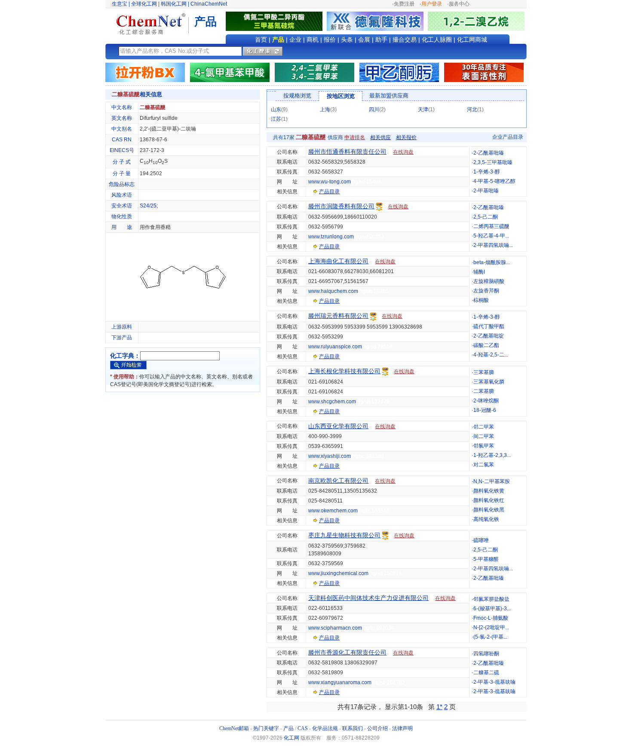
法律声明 (402, 728)
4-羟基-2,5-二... (490, 355)
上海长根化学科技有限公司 (344, 371)
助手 (381, 39)
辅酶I (479, 272)
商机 (313, 39)
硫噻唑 (481, 540)
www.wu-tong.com (329, 182)
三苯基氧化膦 (488, 382)
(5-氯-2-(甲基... (490, 637)
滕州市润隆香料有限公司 (341, 206)
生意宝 (119, 4)
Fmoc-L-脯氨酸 (490, 618)
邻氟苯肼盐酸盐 (491, 599)
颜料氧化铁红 (488, 500)
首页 (261, 39)
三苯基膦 (483, 372)
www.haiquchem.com (333, 291)
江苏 (276, 119)
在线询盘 (403, 152)
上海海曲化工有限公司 (338, 261)
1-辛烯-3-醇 (486, 172)
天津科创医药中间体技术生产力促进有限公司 (368, 597)
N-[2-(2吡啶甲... (491, 627)
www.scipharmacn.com (335, 628)
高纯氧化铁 (486, 519)
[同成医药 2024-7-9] (314, 72)
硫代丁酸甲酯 (488, 326)
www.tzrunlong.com (331, 237)
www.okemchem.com (333, 511)
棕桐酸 (481, 300)
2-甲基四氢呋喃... (493, 245)
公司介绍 (377, 728)
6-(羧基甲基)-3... (492, 609)
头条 (347, 39)
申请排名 (354, 137)
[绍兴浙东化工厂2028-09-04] (145, 72)
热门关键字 (266, 728)
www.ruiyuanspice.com (335, 347)
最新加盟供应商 (388, 95)
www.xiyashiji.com (329, 456)
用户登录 (431, 4)
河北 (472, 110)
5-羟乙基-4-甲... (491, 236)
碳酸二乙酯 (486, 345)
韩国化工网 (174, 4)
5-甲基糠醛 (486, 559)
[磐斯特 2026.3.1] (230, 72)
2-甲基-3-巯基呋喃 (494, 682)
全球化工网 (144, 4)
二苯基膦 (483, 391)
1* (439, 706)
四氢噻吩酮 (486, 654)
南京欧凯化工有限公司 (338, 480)
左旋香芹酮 (486, 291)
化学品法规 (325, 728)
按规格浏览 (297, 95)
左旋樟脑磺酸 (488, 281)
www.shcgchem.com (332, 402)
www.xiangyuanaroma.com (339, 682)
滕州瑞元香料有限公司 (338, 315)
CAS (303, 728)
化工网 (291, 738)
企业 (295, 39)
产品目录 (329, 192)
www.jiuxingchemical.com (338, 573)
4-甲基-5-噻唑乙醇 (494, 181)
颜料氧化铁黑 (488, 510)
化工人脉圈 (437, 39)
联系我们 (352, 728)
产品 (278, 39)
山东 (276, 110)
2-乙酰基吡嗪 (488, 153)
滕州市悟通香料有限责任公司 (347, 151)
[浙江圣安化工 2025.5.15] (399, 72)
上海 (325, 110)
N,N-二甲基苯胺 (491, 481)
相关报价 (406, 137)
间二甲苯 (483, 436)
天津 (423, 110)
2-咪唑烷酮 (486, 401)
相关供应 (380, 137)
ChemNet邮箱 (234, 728)
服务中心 (459, 4)
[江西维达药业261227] (276, 21)
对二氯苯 (483, 465)
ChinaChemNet (208, 4)
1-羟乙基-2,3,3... (492, 455)
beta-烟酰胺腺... (491, 262)
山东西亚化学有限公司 (338, 426)
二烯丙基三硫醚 (491, 226)
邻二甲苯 (483, 427)
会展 (364, 39)
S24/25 (148, 206)
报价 (330, 39)
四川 (374, 110)
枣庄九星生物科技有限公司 (344, 535)
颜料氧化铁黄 (488, 491)
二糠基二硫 (486, 673)
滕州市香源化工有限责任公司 (347, 652)
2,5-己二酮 (485, 217)
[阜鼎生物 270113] (476, 21)
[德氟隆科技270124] (377, 21)
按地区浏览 (341, 96)
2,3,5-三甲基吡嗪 (492, 162)
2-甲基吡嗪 (486, 191)
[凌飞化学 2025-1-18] (484, 72)
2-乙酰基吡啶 (488, 336)
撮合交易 (405, 39)
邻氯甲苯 (483, 446)
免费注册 (404, 4)
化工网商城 (472, 39)
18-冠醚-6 (484, 410)
